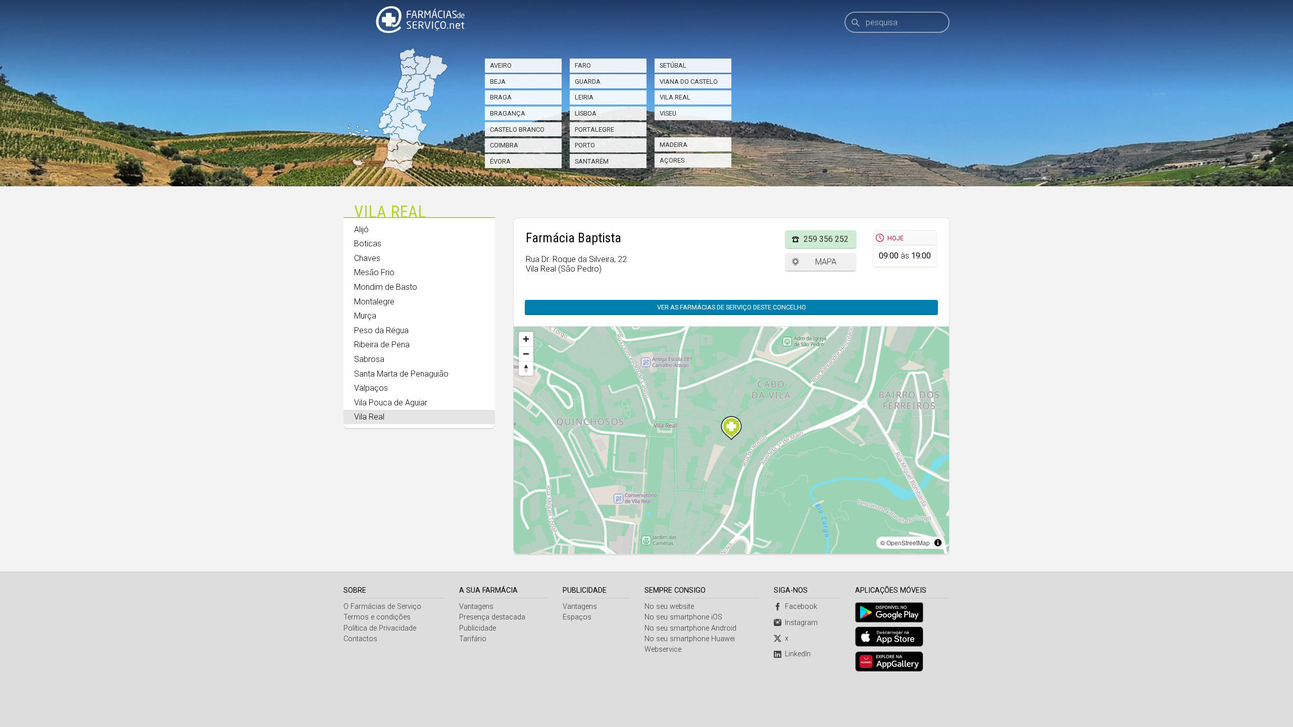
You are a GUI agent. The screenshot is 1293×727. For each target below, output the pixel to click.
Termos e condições (377, 617)
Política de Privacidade (379, 628)
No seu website (669, 606)
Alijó (361, 229)
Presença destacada (492, 617)
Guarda (588, 81)
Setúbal (673, 65)
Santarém (592, 161)
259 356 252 (826, 239)
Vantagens (476, 606)
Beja (498, 81)
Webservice (662, 649)
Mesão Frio (374, 272)
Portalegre (594, 129)
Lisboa (585, 113)
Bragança (507, 113)
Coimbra (504, 145)
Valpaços (371, 388)
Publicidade (477, 628)
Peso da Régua (381, 330)
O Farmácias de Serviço (382, 606)
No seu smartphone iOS (683, 617)
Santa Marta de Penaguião (401, 374)
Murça (365, 316)
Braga (501, 97)
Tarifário (472, 639)
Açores (672, 160)
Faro (583, 65)
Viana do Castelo (689, 81)
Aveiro (501, 65)
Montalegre (374, 301)
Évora (500, 161)
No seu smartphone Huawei (689, 639)
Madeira (673, 144)
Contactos (360, 639)
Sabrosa (369, 359)
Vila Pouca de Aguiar (390, 402)
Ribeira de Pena (382, 344)
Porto (585, 145)
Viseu (668, 113)
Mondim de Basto (385, 287)
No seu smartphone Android (690, 628)
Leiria (584, 97)
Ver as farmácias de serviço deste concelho (731, 307)
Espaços (577, 617)
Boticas (367, 243)
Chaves (367, 258)
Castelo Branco (517, 129)
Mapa (825, 262)
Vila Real (675, 97)
